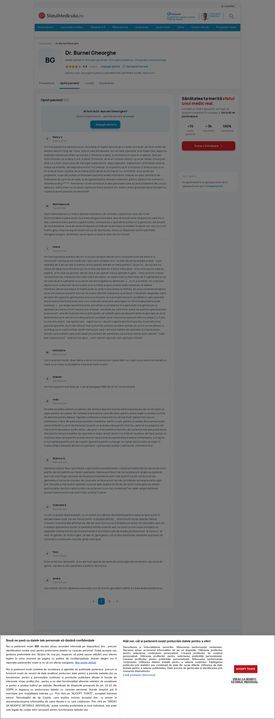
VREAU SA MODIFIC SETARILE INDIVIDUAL (244, 680)
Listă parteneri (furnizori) (139, 674)
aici (51, 693)
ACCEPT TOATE (245, 669)
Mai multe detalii (85, 662)
